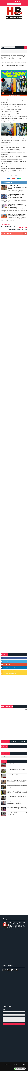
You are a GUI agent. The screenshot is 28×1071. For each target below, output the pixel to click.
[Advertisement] (14, 34)
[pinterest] (19, 1)
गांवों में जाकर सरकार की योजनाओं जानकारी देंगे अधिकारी (16, 769)
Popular (14, 741)
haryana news (17, 62)
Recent (5, 741)
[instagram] (12, 1)
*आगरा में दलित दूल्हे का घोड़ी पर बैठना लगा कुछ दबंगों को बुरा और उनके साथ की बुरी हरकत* (17, 215)
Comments (23, 741)
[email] (15, 1)
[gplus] (10, 1)
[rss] (13, 1)
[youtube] (17, 1)
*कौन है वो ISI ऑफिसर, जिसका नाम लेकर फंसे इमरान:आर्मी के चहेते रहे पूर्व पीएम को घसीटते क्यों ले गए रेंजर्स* (17, 187)
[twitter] (6, 1)
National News (23, 62)
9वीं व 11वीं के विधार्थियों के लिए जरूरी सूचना (14, 764)
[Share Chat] (21, 1)
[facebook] (8, 1)
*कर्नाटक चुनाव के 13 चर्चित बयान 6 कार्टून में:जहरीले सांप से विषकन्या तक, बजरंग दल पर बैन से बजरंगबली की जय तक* (17, 206)
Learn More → (6, 929)
